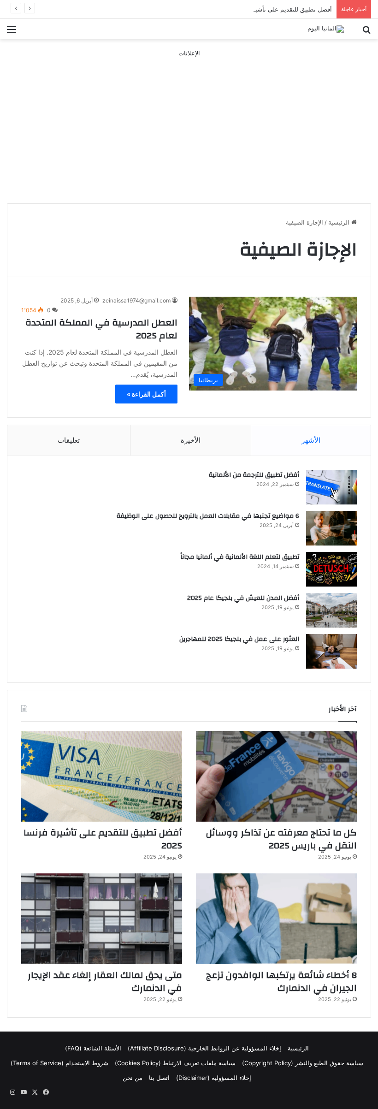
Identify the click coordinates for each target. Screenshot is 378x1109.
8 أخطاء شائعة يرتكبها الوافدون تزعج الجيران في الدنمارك (281, 981)
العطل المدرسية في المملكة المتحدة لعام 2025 (101, 329)
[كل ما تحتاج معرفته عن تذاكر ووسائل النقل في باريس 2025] (276, 776)
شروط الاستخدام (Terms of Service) (59, 1063)
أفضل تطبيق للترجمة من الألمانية (254, 475)
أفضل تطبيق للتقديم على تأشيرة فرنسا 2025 (273, 9)
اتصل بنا (159, 1077)
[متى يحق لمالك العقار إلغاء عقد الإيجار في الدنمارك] (101, 918)
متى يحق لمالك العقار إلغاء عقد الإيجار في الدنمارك (105, 981)
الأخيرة (191, 440)
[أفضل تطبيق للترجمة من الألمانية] (331, 487)
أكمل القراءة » (146, 394)
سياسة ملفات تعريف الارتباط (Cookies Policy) (175, 1063)
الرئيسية (339, 222)
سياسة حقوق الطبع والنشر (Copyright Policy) (302, 1063)
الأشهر (310, 440)
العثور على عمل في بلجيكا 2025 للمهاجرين (239, 639)
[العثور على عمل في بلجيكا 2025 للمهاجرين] (331, 651)
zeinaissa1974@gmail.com (136, 300)
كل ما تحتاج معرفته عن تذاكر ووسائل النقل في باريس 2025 (281, 839)
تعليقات (69, 440)
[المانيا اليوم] (325, 29)
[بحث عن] (366, 32)
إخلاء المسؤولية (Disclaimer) (213, 1077)
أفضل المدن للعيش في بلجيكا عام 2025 (243, 598)
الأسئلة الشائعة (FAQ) (93, 1048)
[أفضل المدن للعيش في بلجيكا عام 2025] (331, 610)
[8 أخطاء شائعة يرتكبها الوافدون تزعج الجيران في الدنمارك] (276, 918)
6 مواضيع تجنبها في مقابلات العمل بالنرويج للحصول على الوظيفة (208, 516)
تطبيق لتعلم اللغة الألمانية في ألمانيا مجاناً (239, 557)
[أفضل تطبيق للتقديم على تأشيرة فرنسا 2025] (101, 776)
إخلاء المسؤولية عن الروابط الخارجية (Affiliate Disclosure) (204, 1048)
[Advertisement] (189, 122)
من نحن (132, 1077)
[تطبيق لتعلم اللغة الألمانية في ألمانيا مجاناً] (331, 569)
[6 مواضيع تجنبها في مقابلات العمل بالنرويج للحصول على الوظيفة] (331, 528)
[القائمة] (11, 32)
